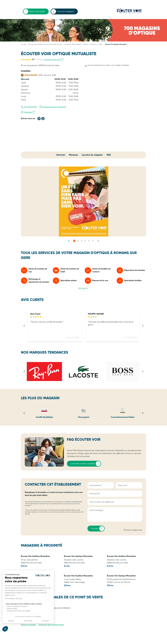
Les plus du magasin (92, 155)
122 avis (40, 59)
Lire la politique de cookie (13, 598)
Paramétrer (28, 621)
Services (60, 155)
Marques (73, 155)
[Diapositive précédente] (68, 240)
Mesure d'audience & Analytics (17, 606)
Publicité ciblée (12, 608)
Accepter (45, 621)
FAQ (109, 155)
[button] (5, 629)
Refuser (11, 621)
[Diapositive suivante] (98, 240)
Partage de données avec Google (18, 611)
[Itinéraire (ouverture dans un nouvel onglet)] (107, 65)
